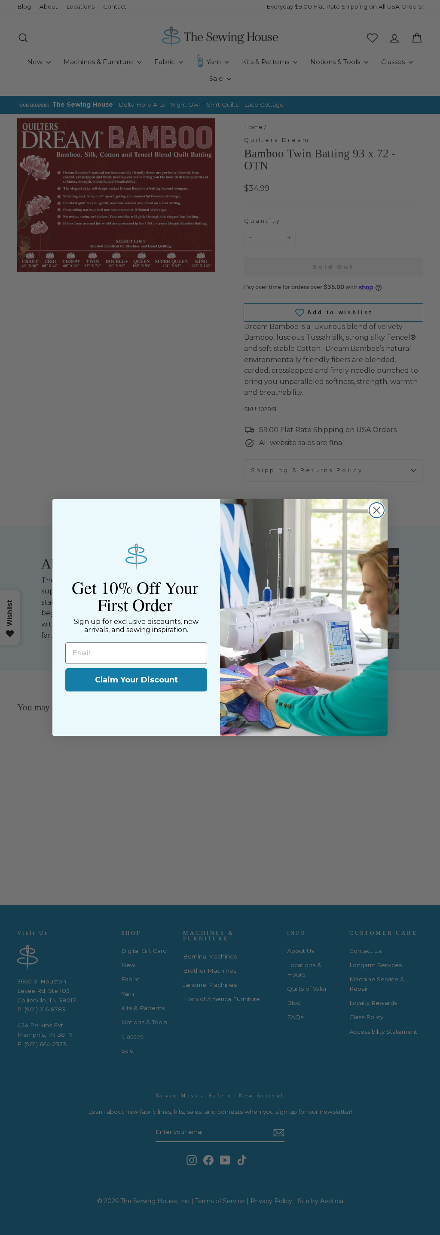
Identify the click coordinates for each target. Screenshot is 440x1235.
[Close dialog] (376, 510)
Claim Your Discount (136, 680)
